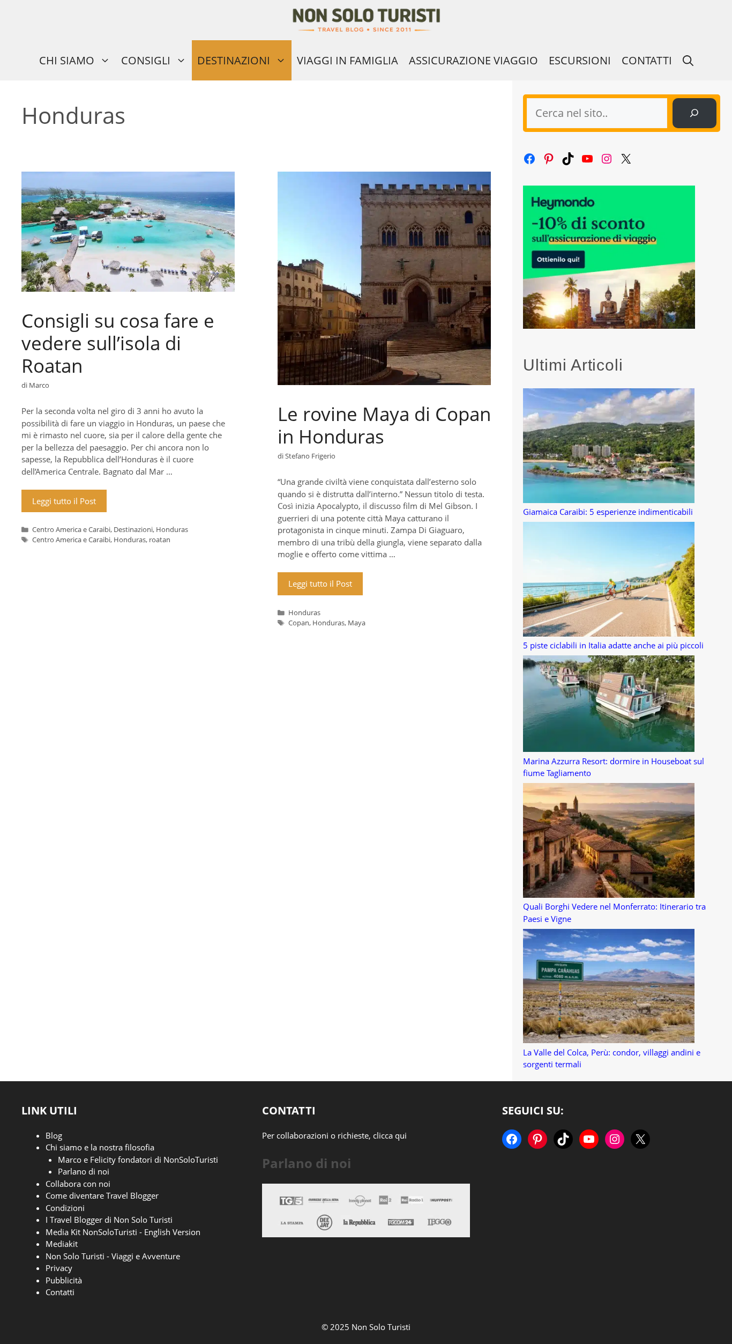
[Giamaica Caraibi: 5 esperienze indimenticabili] (608, 447)
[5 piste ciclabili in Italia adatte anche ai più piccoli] (608, 580)
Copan (298, 622)
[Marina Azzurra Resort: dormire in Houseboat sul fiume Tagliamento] (608, 705)
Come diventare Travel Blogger (102, 1195)
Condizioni (65, 1207)
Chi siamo (66, 60)
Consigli (145, 60)
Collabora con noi (78, 1183)
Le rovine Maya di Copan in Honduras (384, 425)
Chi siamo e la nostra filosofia (100, 1147)
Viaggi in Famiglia (347, 60)
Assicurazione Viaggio (473, 60)
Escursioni (580, 60)
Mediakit (62, 1243)
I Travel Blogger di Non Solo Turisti (109, 1219)
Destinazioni (233, 60)
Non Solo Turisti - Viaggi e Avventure (113, 1256)
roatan (159, 539)
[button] (688, 60)
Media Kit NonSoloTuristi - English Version (123, 1232)
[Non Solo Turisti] (366, 20)
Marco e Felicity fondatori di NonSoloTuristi (138, 1159)
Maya (356, 622)
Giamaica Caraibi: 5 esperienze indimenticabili (608, 511)
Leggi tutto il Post (64, 501)
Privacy (59, 1267)
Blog (54, 1135)
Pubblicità (64, 1280)
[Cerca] (694, 113)
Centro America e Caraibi (71, 529)
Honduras (172, 529)
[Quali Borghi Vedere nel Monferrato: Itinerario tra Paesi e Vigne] (608, 841)
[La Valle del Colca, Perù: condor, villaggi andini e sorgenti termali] (608, 987)
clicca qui (390, 1135)
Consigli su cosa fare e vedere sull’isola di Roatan (117, 343)
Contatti (647, 60)
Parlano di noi (83, 1171)
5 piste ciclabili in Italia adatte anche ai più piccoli (613, 645)
